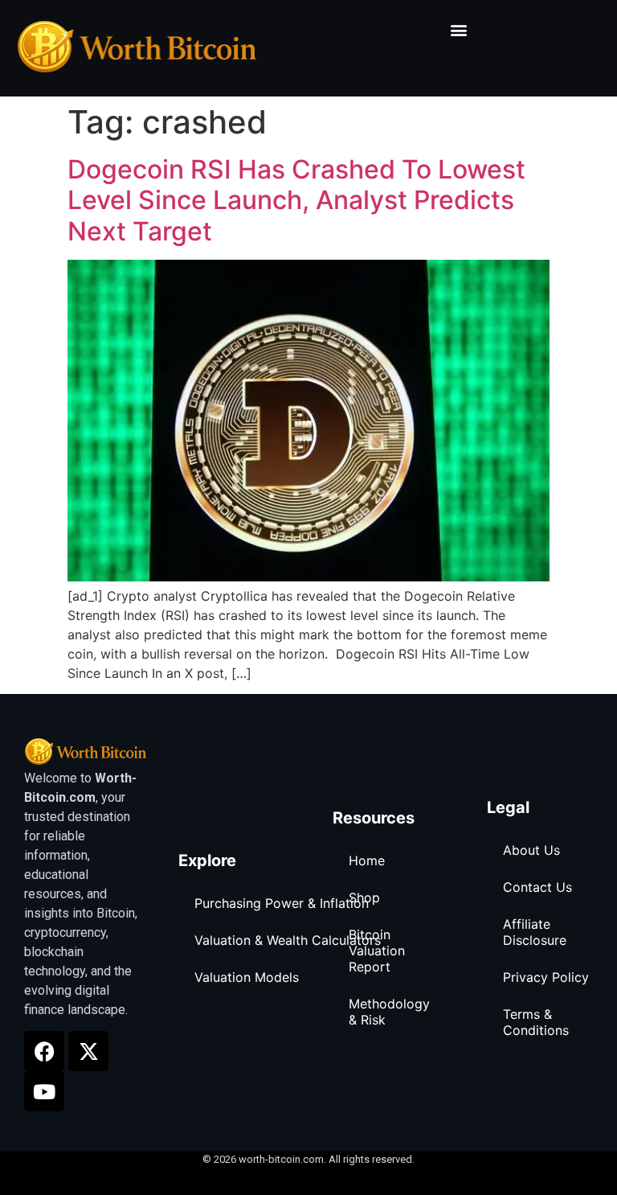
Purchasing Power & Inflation (281, 903)
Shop (364, 897)
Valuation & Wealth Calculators (287, 940)
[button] (459, 29)
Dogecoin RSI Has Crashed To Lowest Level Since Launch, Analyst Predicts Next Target (296, 200)
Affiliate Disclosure (534, 932)
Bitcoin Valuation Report (377, 950)
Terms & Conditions (536, 1022)
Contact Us (537, 887)
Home (367, 860)
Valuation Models (246, 977)
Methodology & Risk (389, 1012)
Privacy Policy (546, 977)
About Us (531, 850)
